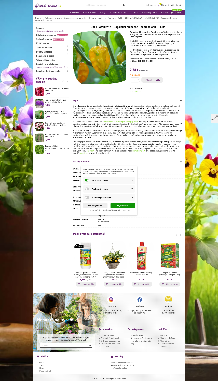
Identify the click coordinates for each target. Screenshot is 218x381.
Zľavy (41, 365)
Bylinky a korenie (44, 51)
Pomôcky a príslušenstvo (50, 65)
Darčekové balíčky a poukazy (49, 71)
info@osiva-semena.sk (123, 362)
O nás (41, 362)
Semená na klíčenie (45, 56)
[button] (63, 81)
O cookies (105, 346)
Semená (50, 29)
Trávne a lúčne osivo (45, 60)
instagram (111, 306)
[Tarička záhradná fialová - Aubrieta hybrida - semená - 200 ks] (39, 103)
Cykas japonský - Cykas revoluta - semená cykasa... (56, 112)
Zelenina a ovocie (44, 47)
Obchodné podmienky (110, 338)
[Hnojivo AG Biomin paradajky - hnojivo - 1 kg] (170, 255)
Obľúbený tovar (167, 343)
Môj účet (163, 335)
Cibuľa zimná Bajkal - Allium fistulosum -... (57, 136)
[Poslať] (124, 5)
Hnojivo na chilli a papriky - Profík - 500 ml (141, 274)
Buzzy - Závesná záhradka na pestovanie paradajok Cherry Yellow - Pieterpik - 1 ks (114, 276)
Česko (135, 12)
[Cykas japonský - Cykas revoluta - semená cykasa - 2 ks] (39, 114)
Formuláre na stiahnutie (140, 341)
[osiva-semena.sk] (50, 5)
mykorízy (108, 146)
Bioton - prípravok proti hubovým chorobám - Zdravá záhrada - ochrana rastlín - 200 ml (86, 276)
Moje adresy (165, 341)
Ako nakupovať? (137, 335)
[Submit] (90, 345)
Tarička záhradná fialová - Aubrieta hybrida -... (56, 101)
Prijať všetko (122, 206)
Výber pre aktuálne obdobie (46, 80)
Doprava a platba (119, 12)
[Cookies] (159, 346)
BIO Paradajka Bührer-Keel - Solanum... (57, 89)
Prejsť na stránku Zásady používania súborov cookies (109, 210)
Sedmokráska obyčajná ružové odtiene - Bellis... (55, 124)
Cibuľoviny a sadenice (52, 35)
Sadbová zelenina (50, 39)
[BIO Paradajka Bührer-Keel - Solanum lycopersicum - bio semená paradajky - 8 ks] (39, 91)
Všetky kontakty (120, 368)
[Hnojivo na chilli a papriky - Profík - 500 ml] (142, 255)
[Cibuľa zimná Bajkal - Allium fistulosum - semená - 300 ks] (39, 138)
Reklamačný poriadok (110, 343)
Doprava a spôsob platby (141, 338)
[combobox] (103, 5)
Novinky (75, 12)
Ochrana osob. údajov (110, 341)
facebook (140, 306)
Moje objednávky (167, 338)
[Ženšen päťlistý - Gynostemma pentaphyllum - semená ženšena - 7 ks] (39, 149)
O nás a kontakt (108, 335)
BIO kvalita (44, 43)
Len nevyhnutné (95, 206)
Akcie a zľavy (90, 12)
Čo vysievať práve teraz (171, 12)
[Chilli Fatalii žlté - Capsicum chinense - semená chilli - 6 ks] (99, 57)
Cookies (163, 346)
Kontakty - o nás (150, 12)
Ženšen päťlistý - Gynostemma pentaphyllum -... (57, 148)
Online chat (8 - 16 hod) (123, 365)
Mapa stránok (45, 371)
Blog (103, 12)
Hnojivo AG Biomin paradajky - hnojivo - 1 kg (169, 274)
